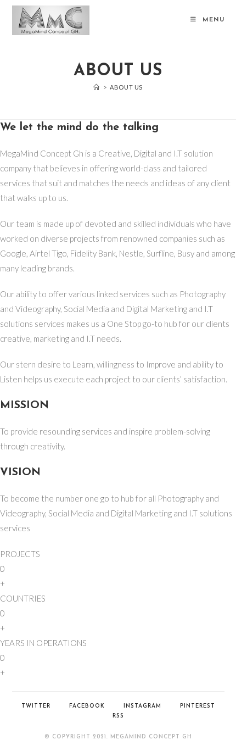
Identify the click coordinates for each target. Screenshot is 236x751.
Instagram (142, 706)
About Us (126, 87)
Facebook (87, 706)
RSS (118, 716)
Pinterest (197, 706)
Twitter (35, 706)
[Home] (96, 87)
